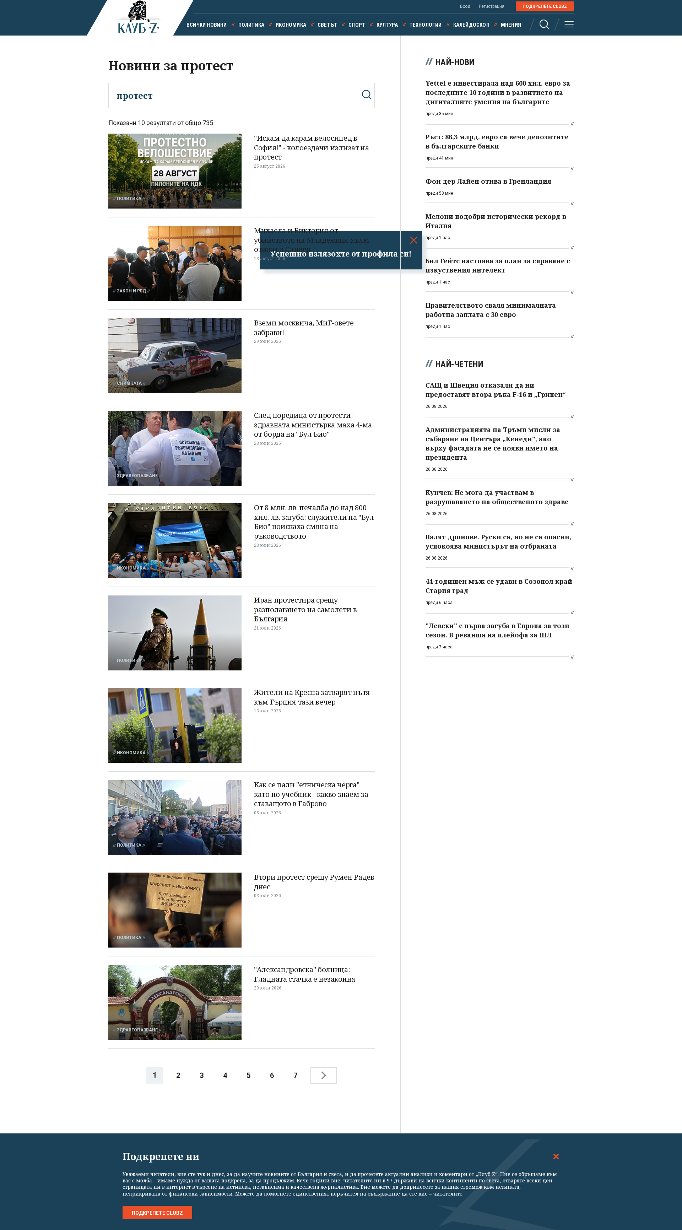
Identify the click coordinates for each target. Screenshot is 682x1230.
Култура (387, 25)
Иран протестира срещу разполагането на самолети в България (305, 609)
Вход (465, 6)
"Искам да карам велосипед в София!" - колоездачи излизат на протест (311, 147)
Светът (327, 25)
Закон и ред (131, 290)
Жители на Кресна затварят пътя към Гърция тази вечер (312, 697)
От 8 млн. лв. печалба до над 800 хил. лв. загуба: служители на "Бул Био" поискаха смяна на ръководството (314, 522)
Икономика (291, 25)
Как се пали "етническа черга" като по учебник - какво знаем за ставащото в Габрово (311, 794)
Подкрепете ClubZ (545, 6)
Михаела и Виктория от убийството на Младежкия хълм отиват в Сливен (311, 240)
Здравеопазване (137, 475)
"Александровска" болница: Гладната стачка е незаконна (304, 974)
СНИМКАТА (129, 383)
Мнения (511, 25)
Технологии (426, 25)
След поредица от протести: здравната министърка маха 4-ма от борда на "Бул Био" (313, 424)
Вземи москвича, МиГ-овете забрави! (304, 327)
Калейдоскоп (471, 25)
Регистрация (491, 6)
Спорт (356, 25)
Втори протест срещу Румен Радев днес (314, 881)
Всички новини (206, 25)
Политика (251, 25)
